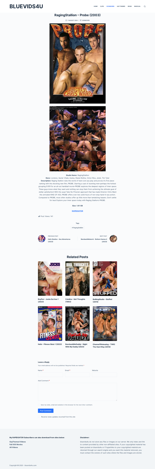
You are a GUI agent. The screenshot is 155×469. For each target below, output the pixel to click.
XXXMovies (110, 6)
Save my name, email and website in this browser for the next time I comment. (67, 405)
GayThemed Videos (17, 442)
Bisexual (137, 6)
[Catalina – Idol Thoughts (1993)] (77, 278)
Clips (102, 6)
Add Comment (44, 381)
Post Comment (45, 411)
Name (40, 370)
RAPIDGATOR (77, 211)
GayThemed (121, 6)
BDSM (130, 6)
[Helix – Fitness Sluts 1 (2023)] (50, 323)
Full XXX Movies (16, 444)
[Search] (145, 6)
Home (96, 6)
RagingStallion (77, 228)
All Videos (13, 447)
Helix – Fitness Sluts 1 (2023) (50, 344)
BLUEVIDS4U (26, 6)
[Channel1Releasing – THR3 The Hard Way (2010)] (105, 323)
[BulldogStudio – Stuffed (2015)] (105, 278)
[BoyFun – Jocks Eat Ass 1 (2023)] (50, 278)
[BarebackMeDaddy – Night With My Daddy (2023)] (77, 323)
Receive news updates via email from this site (58, 417)
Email (67, 370)
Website (95, 370)
